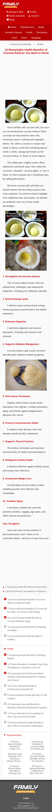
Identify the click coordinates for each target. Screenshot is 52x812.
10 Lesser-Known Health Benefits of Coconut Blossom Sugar (24, 619)
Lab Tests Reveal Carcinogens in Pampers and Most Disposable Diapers (27, 591)
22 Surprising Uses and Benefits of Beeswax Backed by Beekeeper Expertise (27, 706)
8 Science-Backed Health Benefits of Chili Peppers (27, 697)
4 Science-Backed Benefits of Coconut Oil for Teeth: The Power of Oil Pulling (27, 610)
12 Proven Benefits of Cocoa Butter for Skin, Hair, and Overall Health (25, 715)
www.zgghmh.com (26, 806)
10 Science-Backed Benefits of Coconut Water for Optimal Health (26, 601)
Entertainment (27, 27)
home (13, 27)
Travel (24, 38)
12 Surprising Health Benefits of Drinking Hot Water (26, 628)
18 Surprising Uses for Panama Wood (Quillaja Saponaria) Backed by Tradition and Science (26, 676)
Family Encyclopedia (21, 44)
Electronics (42, 32)
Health (29, 32)
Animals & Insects (13, 32)
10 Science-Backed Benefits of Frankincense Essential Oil (22, 687)
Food (14, 38)
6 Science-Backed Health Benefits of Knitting (24, 638)
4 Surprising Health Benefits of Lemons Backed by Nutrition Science (27, 587)
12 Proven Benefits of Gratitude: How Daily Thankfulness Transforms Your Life (27, 666)
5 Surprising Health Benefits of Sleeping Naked (26, 657)
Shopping (35, 38)
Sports (41, 27)
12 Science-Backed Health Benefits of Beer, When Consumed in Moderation (25, 724)
